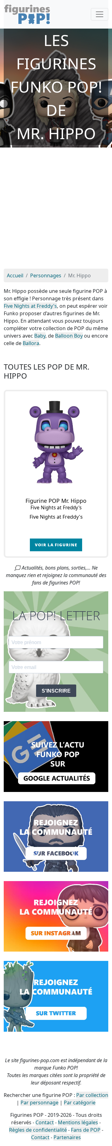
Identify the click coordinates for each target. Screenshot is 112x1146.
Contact (44, 1122)
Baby (39, 335)
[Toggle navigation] (99, 14)
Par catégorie (80, 1102)
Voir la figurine (56, 545)
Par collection (92, 1095)
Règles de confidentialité (38, 1129)
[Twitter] (56, 995)
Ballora (31, 343)
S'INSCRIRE (56, 691)
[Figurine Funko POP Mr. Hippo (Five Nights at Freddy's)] (56, 442)
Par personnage (39, 1102)
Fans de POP (85, 1129)
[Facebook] (56, 836)
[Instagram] (56, 915)
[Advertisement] (56, 210)
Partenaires (67, 1137)
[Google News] (56, 756)
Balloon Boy (69, 335)
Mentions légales (78, 1122)
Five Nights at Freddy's (30, 305)
